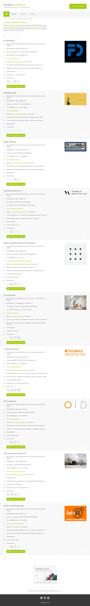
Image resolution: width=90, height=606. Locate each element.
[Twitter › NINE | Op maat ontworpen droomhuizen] (8, 284)
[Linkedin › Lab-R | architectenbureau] (15, 546)
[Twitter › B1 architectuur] (8, 337)
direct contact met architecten (29, 27)
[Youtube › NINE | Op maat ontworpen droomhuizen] (18, 284)
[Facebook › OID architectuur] (11, 442)
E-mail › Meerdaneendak (13, 110)
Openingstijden (11, 71)
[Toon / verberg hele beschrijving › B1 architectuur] (28, 319)
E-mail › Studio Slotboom (13, 159)
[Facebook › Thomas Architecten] (11, 390)
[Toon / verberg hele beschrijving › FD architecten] (28, 65)
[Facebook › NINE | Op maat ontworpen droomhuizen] (11, 284)
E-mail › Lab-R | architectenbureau (15, 523)
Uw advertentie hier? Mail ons (45, 582)
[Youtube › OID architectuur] (18, 442)
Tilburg (17, 461)
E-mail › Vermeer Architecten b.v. (15, 208)
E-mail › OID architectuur (13, 419)
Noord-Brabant (10, 48)
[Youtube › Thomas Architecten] (18, 390)
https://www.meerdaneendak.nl (19, 114)
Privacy (48, 602)
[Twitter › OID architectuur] (8, 442)
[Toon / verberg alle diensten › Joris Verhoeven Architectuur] (28, 481)
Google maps (24, 48)
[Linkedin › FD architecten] (15, 81)
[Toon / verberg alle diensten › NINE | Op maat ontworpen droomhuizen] (28, 271)
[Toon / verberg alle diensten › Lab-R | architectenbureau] (28, 533)
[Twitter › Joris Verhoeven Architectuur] (8, 494)
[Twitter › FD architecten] (8, 81)
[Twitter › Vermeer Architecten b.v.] (8, 231)
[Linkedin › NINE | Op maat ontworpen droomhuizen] (15, 284)
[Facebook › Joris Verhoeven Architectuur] (11, 494)
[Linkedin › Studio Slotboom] (15, 179)
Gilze (16, 198)
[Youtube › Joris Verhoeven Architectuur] (18, 494)
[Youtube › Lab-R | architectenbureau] (18, 546)
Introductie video (21, 74)
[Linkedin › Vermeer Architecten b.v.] (15, 231)
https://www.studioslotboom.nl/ (19, 163)
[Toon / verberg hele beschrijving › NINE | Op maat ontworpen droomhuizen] (28, 267)
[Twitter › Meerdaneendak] (8, 130)
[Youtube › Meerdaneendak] (18, 130)
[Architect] (6, 14)
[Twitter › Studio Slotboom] (8, 179)
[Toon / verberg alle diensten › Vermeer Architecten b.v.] (28, 218)
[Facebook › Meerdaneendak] (11, 130)
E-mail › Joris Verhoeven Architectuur (16, 471)
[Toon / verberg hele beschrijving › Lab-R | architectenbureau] (28, 530)
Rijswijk (17, 409)
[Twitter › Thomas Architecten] (8, 390)
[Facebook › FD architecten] (11, 81)
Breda (16, 251)
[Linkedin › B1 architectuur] (15, 337)
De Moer (17, 48)
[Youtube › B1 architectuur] (18, 337)
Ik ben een (78, 6)
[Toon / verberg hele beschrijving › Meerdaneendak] (28, 117)
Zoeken (22, 14)
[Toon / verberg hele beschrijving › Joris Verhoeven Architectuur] (28, 478)
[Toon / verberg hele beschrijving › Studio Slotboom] (28, 166)
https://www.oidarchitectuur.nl (18, 422)
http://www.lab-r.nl (15, 526)
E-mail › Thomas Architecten (14, 366)
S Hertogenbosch (19, 303)
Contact (31, 14)
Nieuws (14, 14)
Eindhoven (18, 149)
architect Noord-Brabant (10, 27)
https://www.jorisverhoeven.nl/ (19, 474)
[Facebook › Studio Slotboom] (11, 179)
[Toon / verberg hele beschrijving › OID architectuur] (28, 425)
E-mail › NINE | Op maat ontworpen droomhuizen (19, 260)
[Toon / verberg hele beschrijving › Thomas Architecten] (28, 373)
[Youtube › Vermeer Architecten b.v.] (18, 231)
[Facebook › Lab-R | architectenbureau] (11, 546)
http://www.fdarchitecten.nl (18, 61)
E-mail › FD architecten (12, 58)
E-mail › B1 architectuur (13, 313)
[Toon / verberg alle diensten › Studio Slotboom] (28, 169)
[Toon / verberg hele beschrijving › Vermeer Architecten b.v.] (28, 215)
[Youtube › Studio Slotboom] (18, 179)
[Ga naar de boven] (84, 86)
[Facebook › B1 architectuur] (11, 337)
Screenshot (29, 61)
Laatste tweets (11, 74)
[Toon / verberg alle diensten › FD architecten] (28, 68)
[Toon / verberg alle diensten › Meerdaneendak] (28, 120)
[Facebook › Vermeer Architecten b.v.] (11, 231)
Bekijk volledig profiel (16, 86)
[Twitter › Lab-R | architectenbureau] (8, 546)
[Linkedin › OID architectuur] (15, 442)
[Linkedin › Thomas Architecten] (15, 390)
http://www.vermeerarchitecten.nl (19, 212)
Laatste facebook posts (13, 225)
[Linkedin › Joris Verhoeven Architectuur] (15, 494)
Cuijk (16, 100)
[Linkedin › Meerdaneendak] (15, 130)
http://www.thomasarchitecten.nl (19, 370)
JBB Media (43, 602)
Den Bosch (18, 357)
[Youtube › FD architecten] (18, 81)
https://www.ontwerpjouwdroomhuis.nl (20, 264)
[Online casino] (46, 566)
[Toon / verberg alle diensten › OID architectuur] (28, 429)
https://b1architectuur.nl (17, 316)
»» (18, 36)
